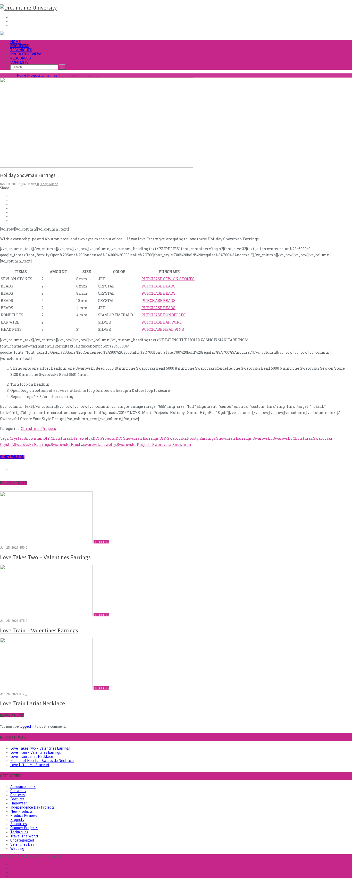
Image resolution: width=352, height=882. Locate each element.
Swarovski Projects (134, 444)
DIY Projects (104, 438)
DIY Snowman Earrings (137, 438)
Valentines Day (22, 844)
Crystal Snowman (26, 438)
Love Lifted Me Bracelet (29, 765)
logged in (27, 726)
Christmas (49, 75)
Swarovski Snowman (171, 444)
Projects (19, 46)
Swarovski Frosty (66, 444)
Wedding (17, 848)
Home (15, 42)
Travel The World (24, 836)
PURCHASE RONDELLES (163, 314)
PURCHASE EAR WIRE (161, 322)
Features (17, 799)
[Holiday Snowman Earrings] (96, 166)
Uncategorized (22, 840)
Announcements (23, 787)
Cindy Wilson (12, 457)
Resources (20, 58)
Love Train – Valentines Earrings (35, 752)
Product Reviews (26, 54)
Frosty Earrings (201, 438)
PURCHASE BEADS (158, 286)
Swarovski (262, 438)
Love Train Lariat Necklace (31, 756)
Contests (19, 62)
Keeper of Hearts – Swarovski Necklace (42, 761)
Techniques (21, 50)
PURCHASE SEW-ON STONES (168, 278)
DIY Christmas (56, 438)
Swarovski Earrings (32, 444)
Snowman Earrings (234, 438)
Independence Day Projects (32, 807)
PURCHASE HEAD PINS (162, 329)
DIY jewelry (81, 438)
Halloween (19, 803)
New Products (21, 811)
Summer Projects (24, 828)
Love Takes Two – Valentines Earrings (40, 748)
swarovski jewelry (99, 444)
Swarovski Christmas (292, 438)
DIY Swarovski (173, 438)
